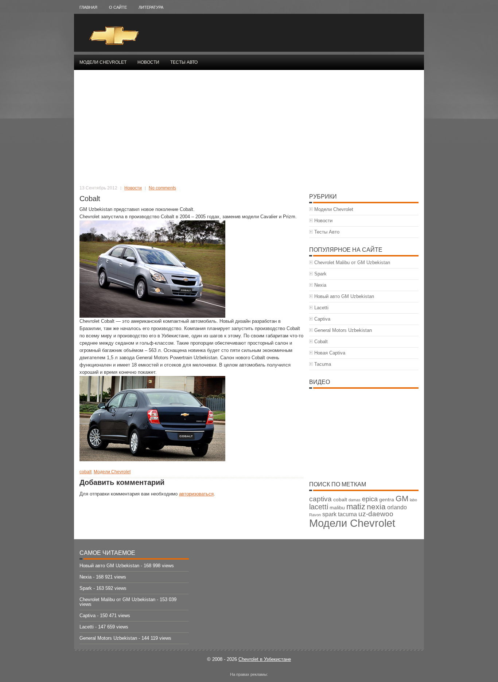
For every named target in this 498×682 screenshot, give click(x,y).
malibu (337, 507)
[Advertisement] (249, 130)
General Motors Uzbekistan (343, 330)
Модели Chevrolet (103, 62)
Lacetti (321, 307)
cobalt (85, 471)
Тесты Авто (184, 62)
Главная (88, 7)
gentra (386, 499)
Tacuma (322, 364)
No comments (162, 188)
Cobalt (321, 341)
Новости (148, 62)
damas (355, 500)
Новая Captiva (329, 353)
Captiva (322, 319)
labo (413, 500)
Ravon (315, 515)
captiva (320, 499)
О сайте (118, 7)
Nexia (320, 285)
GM (402, 498)
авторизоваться (196, 494)
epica (370, 499)
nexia (376, 506)
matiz (355, 506)
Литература (151, 7)
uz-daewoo (375, 514)
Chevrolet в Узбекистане (264, 659)
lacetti (318, 507)
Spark (320, 274)
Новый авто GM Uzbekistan (344, 296)
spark (329, 514)
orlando (397, 507)
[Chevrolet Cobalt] (152, 316)
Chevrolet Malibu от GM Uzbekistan (352, 262)
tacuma (347, 514)
